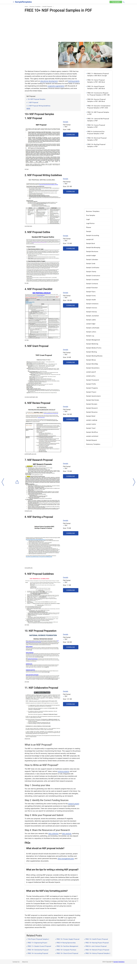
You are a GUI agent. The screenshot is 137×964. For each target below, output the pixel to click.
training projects (73, 81)
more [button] (28, 108)
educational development (49, 81)
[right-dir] (134, 482)
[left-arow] (3, 482)
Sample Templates (118, 962)
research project (73, 804)
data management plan (66, 858)
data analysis (66, 833)
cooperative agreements (56, 86)
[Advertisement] (68, 27)
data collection (53, 833)
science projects (63, 771)
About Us (25, 962)
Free (116, 2)
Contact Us (16, 962)
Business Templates (35, 6)
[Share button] (17, 482)
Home (26, 6)
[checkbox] (13, 2)
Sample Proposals (47, 6)
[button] (123, 2)
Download (70, 134)
